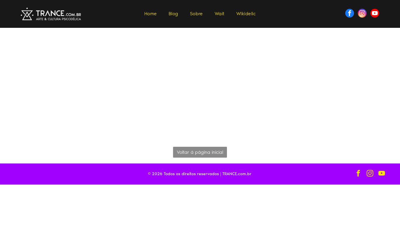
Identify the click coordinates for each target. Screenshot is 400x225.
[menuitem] (151, 14)
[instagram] (362, 14)
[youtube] (374, 14)
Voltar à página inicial (200, 152)
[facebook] (349, 14)
